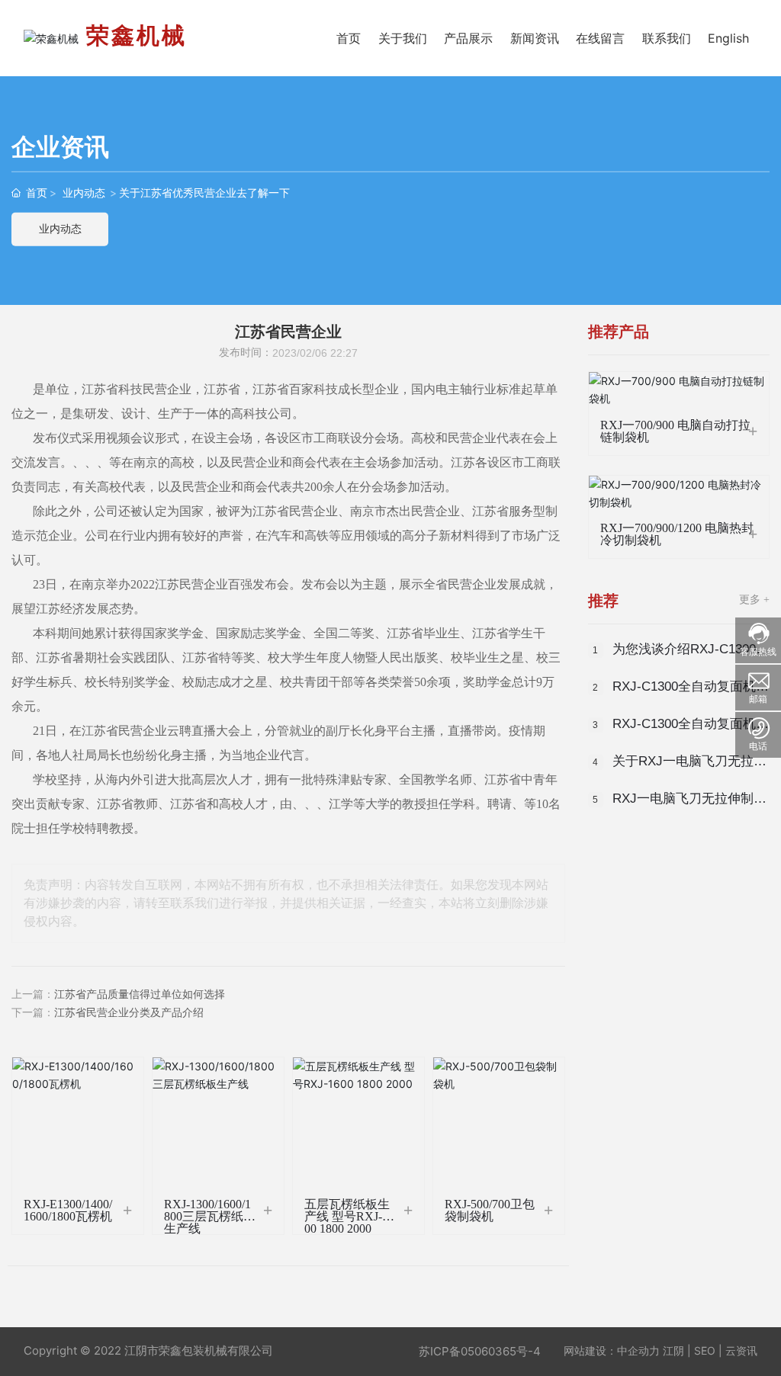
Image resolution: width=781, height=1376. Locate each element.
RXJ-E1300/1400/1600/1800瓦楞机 (68, 1210)
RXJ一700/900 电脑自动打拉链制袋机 (675, 431)
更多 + (754, 599)
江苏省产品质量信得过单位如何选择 (139, 994)
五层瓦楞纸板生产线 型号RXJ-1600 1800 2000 (349, 1216)
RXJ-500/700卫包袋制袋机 (490, 1210)
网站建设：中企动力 (612, 1350)
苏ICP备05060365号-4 (480, 1351)
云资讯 (741, 1350)
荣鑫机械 (136, 35)
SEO (704, 1350)
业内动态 (84, 192)
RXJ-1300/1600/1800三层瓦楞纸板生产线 (210, 1216)
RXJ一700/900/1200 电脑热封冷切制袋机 (677, 534)
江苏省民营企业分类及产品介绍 (129, 1012)
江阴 (673, 1350)
